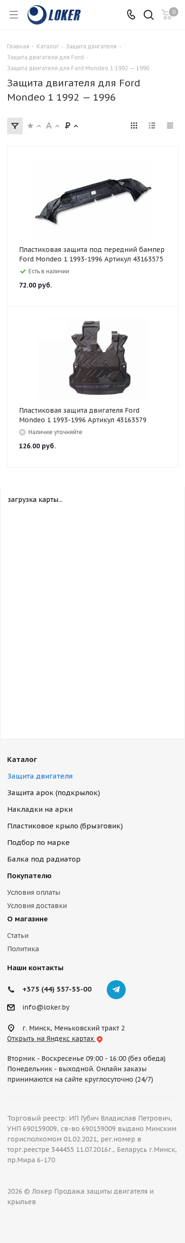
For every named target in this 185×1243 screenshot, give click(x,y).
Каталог (22, 759)
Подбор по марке (38, 842)
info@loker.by (45, 1007)
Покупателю (29, 875)
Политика (23, 949)
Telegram (116, 989)
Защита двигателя (40, 775)
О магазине (27, 918)
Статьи (17, 935)
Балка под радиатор (44, 858)
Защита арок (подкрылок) (53, 792)
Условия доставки (37, 905)
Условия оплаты (33, 892)
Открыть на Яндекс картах (51, 1038)
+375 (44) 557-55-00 (57, 988)
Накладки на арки (40, 809)
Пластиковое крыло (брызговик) (65, 825)
